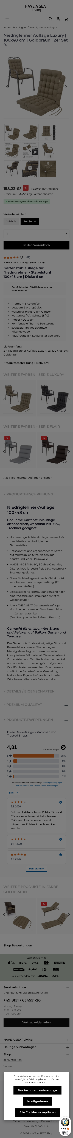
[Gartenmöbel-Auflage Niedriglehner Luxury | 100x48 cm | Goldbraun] (18, 398)
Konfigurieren (37, 1101)
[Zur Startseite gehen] (36, 8)
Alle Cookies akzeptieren (37, 1112)
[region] (36, 115)
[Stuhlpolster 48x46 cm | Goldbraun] (18, 915)
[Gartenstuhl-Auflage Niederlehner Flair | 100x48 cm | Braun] (55, 450)
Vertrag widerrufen (36, 1022)
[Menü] (7, 18)
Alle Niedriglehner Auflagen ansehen (28, 477)
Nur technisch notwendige (37, 1090)
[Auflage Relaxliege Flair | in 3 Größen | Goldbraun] (55, 915)
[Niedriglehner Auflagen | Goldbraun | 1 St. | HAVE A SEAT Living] (36, 86)
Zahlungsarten (13, 1059)
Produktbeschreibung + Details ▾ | (26, 363)
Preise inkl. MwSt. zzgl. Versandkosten (28, 194)
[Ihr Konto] (58, 18)
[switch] (65, 1133)
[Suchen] (50, 18)
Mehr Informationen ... (36, 1082)
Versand (8, 1066)
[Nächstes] (65, 86)
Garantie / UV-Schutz (36, 1126)
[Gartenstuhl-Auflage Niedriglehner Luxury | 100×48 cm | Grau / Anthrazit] (55, 398)
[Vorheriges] (7, 86)
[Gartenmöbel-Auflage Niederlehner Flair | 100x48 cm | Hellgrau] (18, 450)
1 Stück (11, 221)
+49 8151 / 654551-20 (22, 1000)
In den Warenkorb (36, 245)
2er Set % (30, 221)
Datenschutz (49, 1121)
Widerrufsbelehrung (25, 1121)
